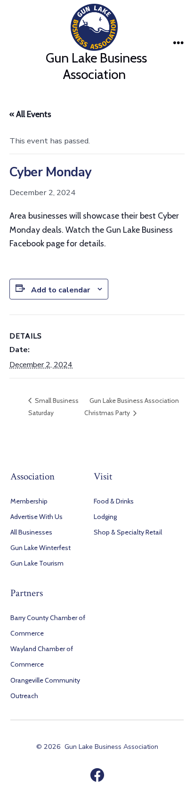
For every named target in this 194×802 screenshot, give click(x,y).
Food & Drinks (114, 501)
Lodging (105, 516)
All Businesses (31, 532)
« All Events (30, 114)
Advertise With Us (36, 516)
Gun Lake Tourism (37, 563)
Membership (29, 501)
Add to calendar (60, 290)
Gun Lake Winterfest (40, 547)
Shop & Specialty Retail (128, 532)
